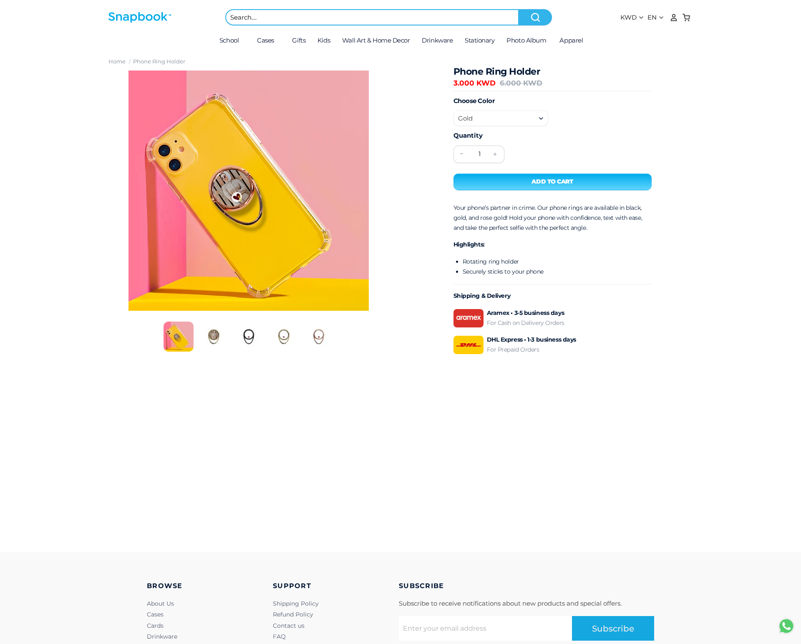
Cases (155, 614)
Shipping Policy (296, 603)
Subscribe (613, 629)
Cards (155, 625)
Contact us (289, 625)
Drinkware (162, 636)
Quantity (468, 135)
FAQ (279, 636)
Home (117, 61)
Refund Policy (293, 614)
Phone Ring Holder (159, 61)
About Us (160, 603)
